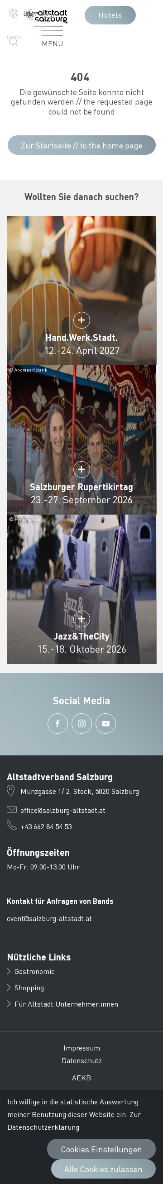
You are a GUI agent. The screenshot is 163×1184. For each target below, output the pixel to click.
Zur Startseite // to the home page (82, 145)
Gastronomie (34, 971)
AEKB (81, 1077)
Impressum (81, 1047)
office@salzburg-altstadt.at (62, 810)
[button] (24, 13)
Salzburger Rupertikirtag (81, 486)
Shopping (29, 987)
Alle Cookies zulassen (103, 1169)
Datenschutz (82, 1060)
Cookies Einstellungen (101, 1149)
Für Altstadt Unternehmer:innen (66, 1003)
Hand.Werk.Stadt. (81, 337)
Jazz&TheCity (81, 636)
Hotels (110, 14)
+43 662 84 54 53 (46, 826)
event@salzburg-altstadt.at (49, 918)
